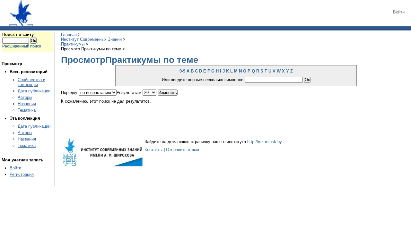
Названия (27, 103)
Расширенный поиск (21, 46)
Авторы (25, 97)
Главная (69, 34)
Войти (399, 12)
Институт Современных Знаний (91, 39)
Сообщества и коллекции (31, 82)
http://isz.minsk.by (264, 141)
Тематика (27, 110)
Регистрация (22, 174)
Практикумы (72, 44)
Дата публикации (34, 91)
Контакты (153, 149)
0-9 (182, 71)
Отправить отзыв (182, 149)
